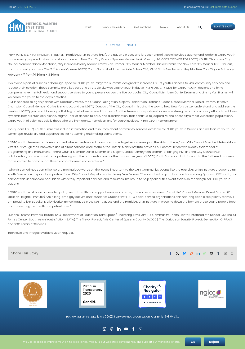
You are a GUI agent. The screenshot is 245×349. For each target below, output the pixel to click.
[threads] (111, 329)
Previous (115, 45)
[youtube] (126, 329)
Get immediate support (223, 6)
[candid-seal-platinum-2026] (92, 282)
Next (130, 45)
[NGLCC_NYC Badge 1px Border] (212, 282)
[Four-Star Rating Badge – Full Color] (152, 282)
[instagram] (104, 329)
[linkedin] (119, 329)
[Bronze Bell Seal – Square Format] (33, 282)
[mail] (140, 329)
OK (193, 342)
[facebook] (133, 329)
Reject (214, 342)
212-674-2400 (27, 6)
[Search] (200, 27)
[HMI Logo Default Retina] (33, 20)
